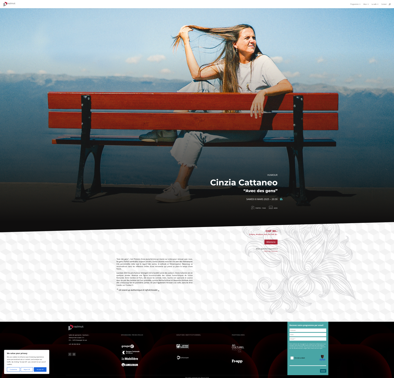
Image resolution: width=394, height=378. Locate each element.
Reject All (27, 369)
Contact (384, 4)
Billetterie (270, 242)
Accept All (40, 369)
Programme (354, 4)
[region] (26, 362)
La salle (374, 4)
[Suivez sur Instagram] (74, 354)
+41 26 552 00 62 (74, 344)
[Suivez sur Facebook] (70, 354)
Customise (13, 369)
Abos (365, 4)
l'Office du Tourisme (271, 251)
